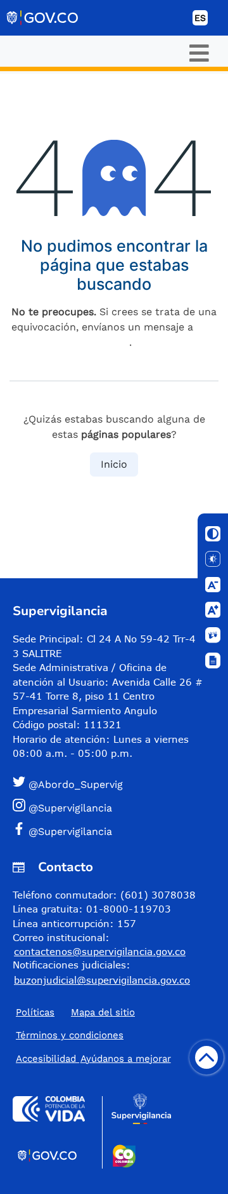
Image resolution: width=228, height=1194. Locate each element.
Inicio (114, 464)
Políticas (35, 1012)
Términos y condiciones (70, 1035)
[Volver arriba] (206, 1057)
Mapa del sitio (103, 1012)
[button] (109, 783)
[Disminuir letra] (213, 584)
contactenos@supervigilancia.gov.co (100, 951)
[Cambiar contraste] (213, 533)
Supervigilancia (60, 611)
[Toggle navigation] (199, 53)
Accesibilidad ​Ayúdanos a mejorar (93, 1058)
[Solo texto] (213, 559)
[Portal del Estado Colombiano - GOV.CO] (43, 17)
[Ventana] (213, 661)
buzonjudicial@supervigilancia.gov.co (102, 980)
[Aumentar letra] (213, 610)
